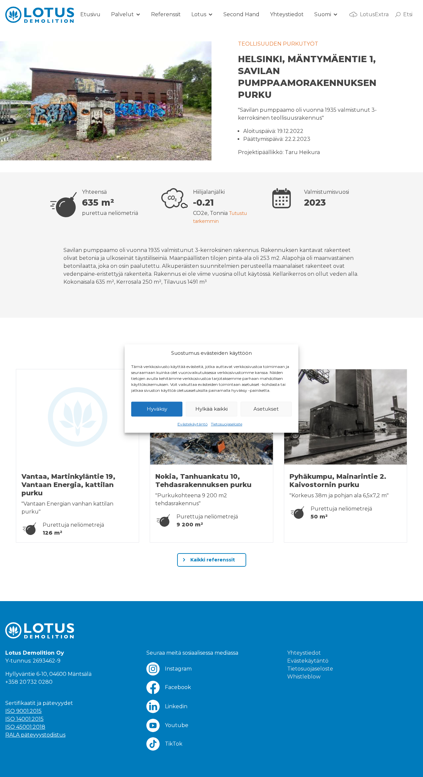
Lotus (198, 14)
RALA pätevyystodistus (35, 735)
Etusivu (90, 14)
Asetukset (266, 409)
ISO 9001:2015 (23, 711)
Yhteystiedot (287, 14)
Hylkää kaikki (211, 409)
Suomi (322, 14)
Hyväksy (157, 409)
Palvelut (122, 14)
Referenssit (166, 14)
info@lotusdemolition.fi (36, 690)
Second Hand (241, 14)
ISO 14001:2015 (24, 719)
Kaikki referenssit (212, 560)
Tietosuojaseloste (226, 423)
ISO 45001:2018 (25, 727)
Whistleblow (304, 677)
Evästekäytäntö (192, 423)
